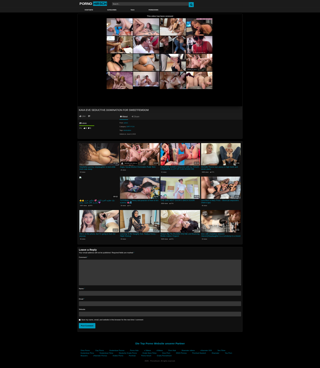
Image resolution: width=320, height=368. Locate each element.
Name (82, 289)
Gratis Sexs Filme (149, 353)
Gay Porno (99, 350)
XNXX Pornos (181, 353)
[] (300, 4)
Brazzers (84, 356)
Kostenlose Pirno (87, 353)
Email (81, 299)
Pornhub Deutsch (199, 353)
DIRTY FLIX (130, 126)
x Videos (147, 350)
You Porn (228, 353)
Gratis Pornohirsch (164, 356)
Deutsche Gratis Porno (128, 353)
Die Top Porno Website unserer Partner (160, 343)
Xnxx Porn (166, 353)
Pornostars (153, 10)
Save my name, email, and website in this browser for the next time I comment (112, 320)
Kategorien (111, 10)
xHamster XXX (206, 350)
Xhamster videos (188, 350)
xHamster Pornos (100, 356)
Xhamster (215, 353)
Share (136, 117)
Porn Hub (172, 350)
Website (82, 309)
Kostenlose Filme (106, 353)
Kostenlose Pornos (117, 350)
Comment (83, 257)
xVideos (159, 350)
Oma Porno (85, 350)
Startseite (89, 10)
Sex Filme (221, 350)
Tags (132, 10)
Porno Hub (134, 350)
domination (127, 130)
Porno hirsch (146, 356)
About (125, 117)
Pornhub (132, 356)
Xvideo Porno (118, 356)
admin (126, 123)
